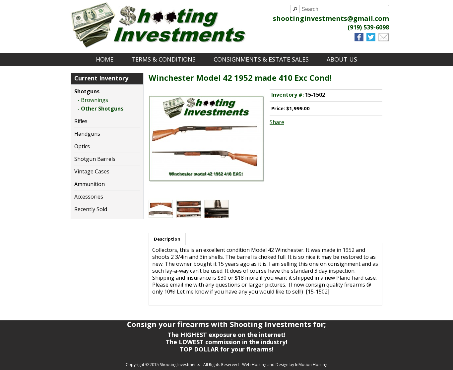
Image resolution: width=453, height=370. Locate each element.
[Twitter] (371, 39)
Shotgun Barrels (94, 158)
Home (104, 59)
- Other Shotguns (100, 108)
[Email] (383, 39)
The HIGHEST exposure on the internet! (226, 335)
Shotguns (86, 91)
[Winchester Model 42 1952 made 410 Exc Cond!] (207, 186)
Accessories (88, 196)
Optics (82, 146)
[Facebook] (360, 39)
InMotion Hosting (311, 364)
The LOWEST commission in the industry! (226, 342)
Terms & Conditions (163, 59)
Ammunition (89, 184)
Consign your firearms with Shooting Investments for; (226, 324)
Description (167, 239)
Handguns (87, 133)
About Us (342, 59)
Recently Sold (90, 209)
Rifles (81, 121)
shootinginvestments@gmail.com (331, 18)
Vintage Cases (91, 171)
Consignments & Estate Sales (261, 59)
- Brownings (93, 100)
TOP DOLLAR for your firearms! (226, 349)
